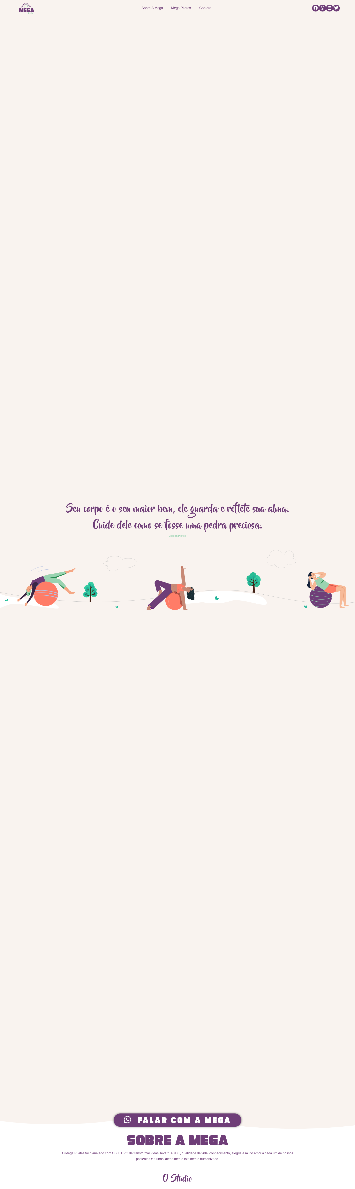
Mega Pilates (181, 8)
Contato (205, 8)
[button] (315, 8)
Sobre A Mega (152, 8)
